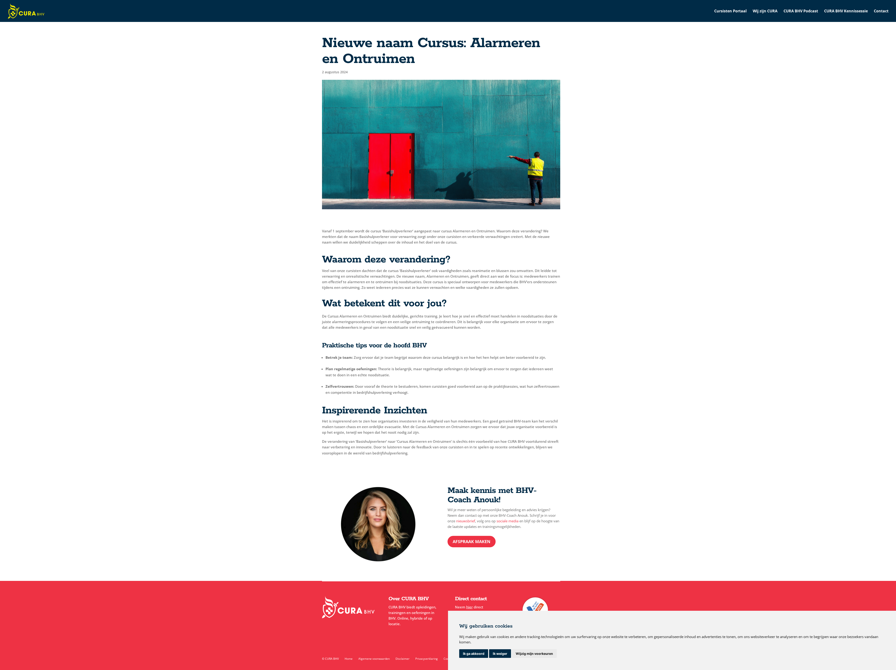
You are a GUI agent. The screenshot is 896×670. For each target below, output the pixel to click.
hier (469, 607)
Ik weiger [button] (500, 654)
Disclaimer (403, 659)
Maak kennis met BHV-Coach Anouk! (492, 495)
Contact (881, 11)
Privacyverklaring (426, 659)
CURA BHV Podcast (801, 11)
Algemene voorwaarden (374, 659)
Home (349, 659)
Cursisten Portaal (730, 11)
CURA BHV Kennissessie (846, 11)
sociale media (507, 521)
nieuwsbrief (465, 521)
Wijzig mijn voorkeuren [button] (534, 654)
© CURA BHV (330, 659)
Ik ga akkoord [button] (473, 654)
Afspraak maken (471, 541)
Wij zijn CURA (765, 11)
